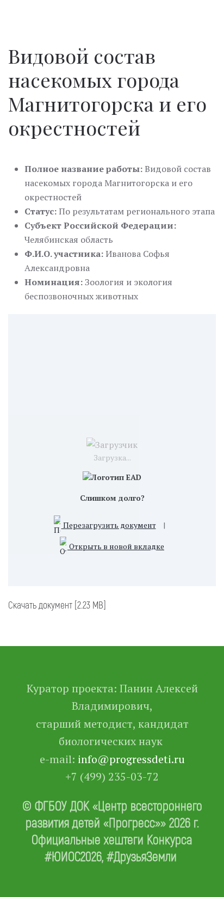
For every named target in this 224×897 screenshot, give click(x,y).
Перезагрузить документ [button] (108, 525)
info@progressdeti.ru (131, 759)
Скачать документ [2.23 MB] (57, 605)
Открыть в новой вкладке (115, 546)
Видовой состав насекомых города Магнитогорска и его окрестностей (107, 91)
